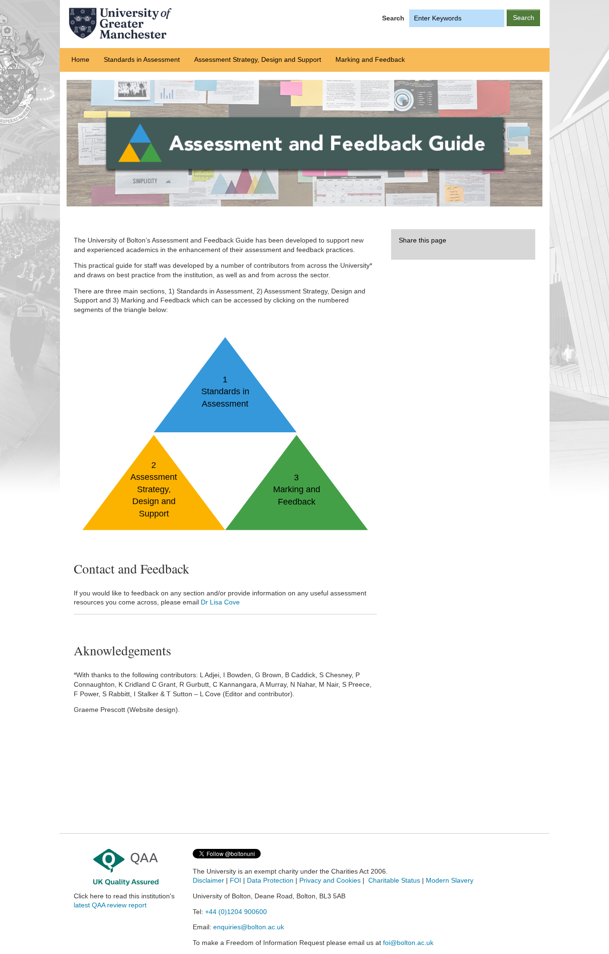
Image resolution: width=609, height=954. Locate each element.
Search (393, 18)
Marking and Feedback (370, 59)
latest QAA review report (110, 905)
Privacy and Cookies (330, 880)
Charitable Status (393, 880)
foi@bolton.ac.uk (408, 942)
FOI (235, 880)
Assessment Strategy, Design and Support (257, 59)
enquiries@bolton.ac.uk (248, 927)
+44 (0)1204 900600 (236, 911)
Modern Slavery (449, 880)
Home (80, 59)
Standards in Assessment (142, 59)
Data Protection (270, 880)
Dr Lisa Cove (220, 602)
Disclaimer (208, 880)
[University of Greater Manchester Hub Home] (174, 23)
